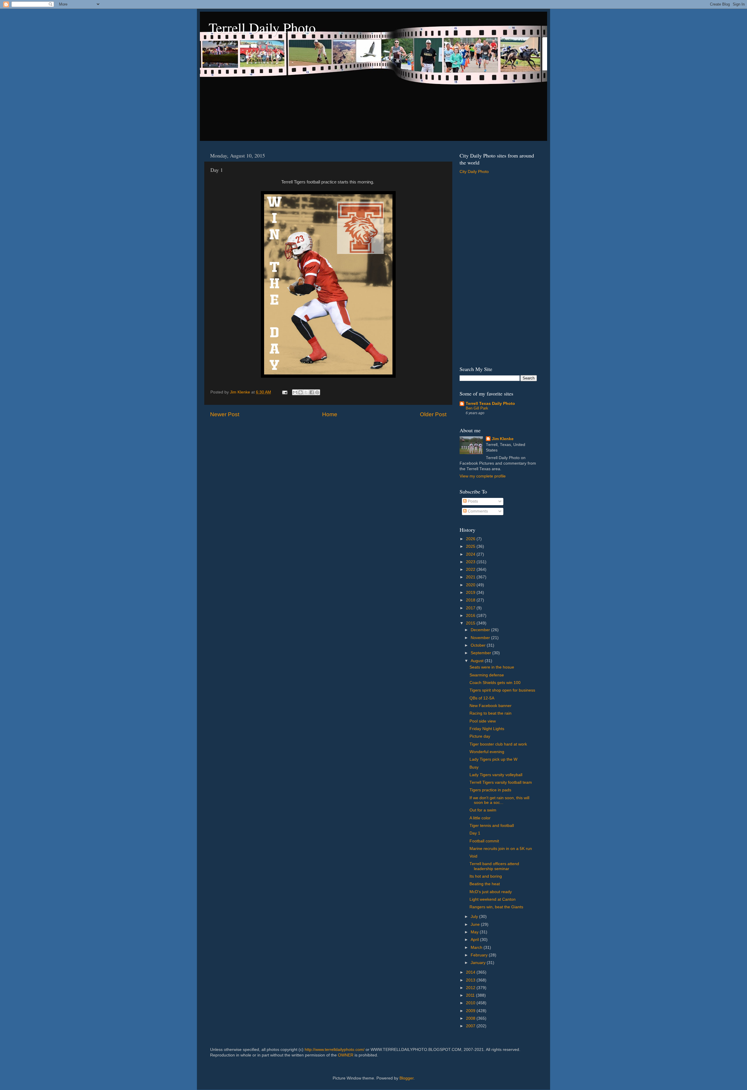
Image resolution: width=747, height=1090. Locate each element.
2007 (471, 1026)
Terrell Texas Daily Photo (490, 403)
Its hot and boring (486, 876)
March (477, 947)
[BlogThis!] (300, 392)
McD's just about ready (491, 892)
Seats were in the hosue (492, 667)
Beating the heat (485, 884)
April (475, 939)
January (479, 962)
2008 (471, 1018)
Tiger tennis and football (492, 825)
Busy (474, 767)
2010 (471, 1003)
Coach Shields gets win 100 (495, 682)
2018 (471, 600)
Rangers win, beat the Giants (496, 907)
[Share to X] (306, 392)
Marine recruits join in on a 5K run (501, 848)
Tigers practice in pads (490, 790)
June (476, 924)
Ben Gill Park (477, 408)
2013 (471, 980)
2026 (471, 539)
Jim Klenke (503, 439)
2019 (471, 592)
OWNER (345, 1055)
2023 (471, 562)
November (481, 638)
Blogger (406, 1078)
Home (329, 414)
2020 (471, 585)
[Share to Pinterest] (317, 392)
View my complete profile (483, 476)
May (475, 932)
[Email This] (295, 392)
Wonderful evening (487, 752)
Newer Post (224, 414)
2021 (471, 577)
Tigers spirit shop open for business (502, 690)
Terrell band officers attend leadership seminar (494, 866)
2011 (471, 995)
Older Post (433, 414)
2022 (471, 569)
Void (473, 856)
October (479, 645)
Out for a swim (483, 810)
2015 (471, 623)
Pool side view (483, 721)
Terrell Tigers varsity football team (501, 782)
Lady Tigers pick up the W (493, 759)
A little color (480, 818)
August (478, 661)
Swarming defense (487, 675)
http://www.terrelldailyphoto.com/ (334, 1049)
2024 (471, 554)
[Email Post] (284, 392)
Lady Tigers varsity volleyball (496, 775)
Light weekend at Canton (493, 899)
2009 (471, 1011)
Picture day (480, 736)
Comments (477, 511)
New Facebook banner (491, 706)
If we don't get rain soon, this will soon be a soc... (499, 800)
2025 (471, 546)
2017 (471, 608)
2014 (471, 972)
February (480, 955)
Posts (472, 501)
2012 (471, 988)
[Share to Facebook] (312, 392)
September (481, 653)
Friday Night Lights (487, 729)
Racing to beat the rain (491, 713)
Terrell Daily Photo (262, 27)
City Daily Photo (474, 171)
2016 (471, 615)
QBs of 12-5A (482, 698)
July (475, 916)
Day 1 (475, 833)
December (481, 630)
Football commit (484, 841)
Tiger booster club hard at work (498, 744)
